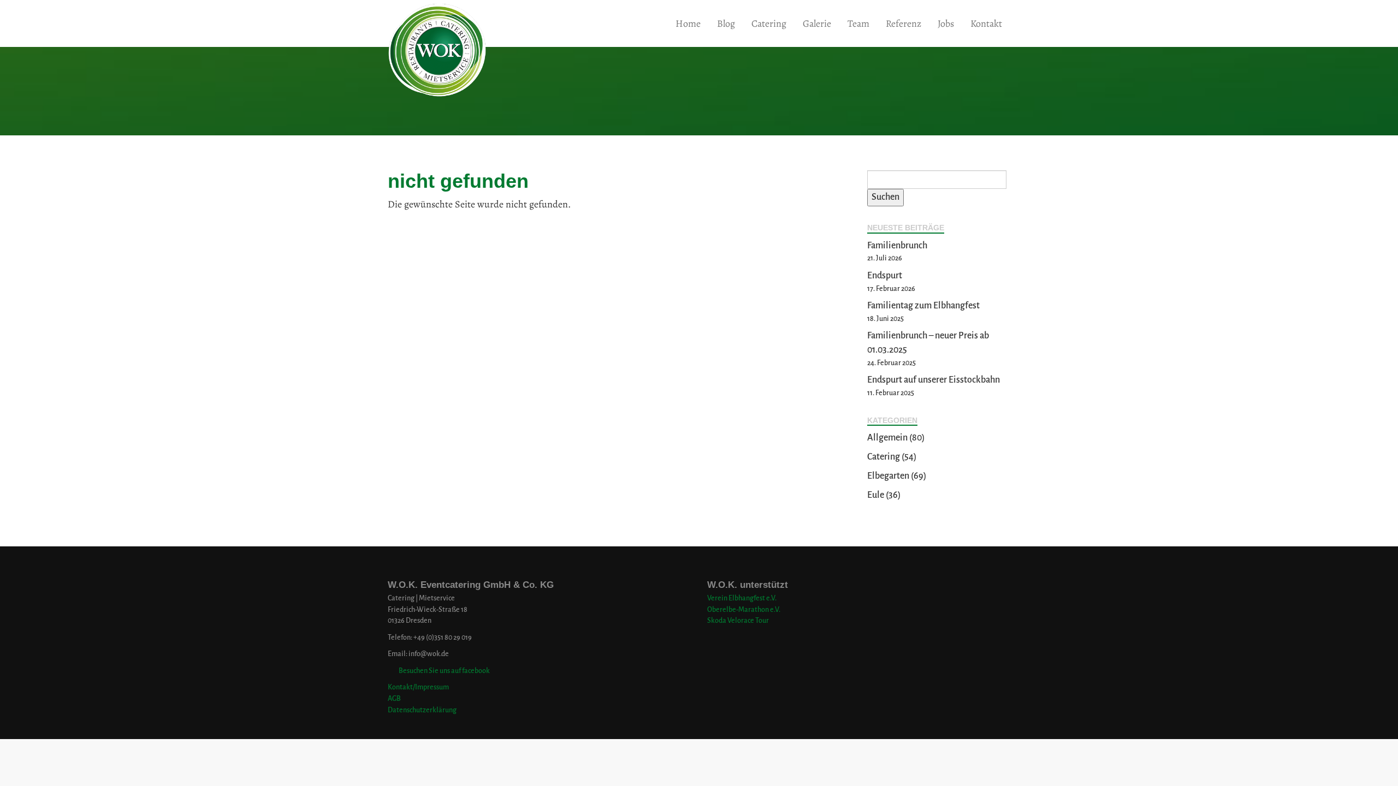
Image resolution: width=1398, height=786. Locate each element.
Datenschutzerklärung (422, 710)
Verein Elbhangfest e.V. (742, 598)
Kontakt (986, 23)
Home (688, 23)
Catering (768, 23)
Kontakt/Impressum (418, 687)
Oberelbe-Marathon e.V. (743, 609)
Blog (726, 23)
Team (858, 23)
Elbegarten (888, 476)
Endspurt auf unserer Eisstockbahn (933, 380)
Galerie (817, 23)
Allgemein (887, 438)
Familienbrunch (897, 246)
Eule (875, 495)
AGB (394, 698)
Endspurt (884, 276)
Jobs (946, 23)
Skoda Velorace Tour (738, 620)
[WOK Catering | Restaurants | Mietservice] (388, 23)
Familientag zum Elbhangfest (923, 306)
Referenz (903, 23)
